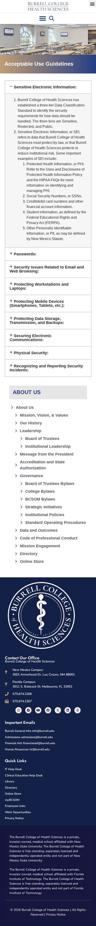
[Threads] (77, 710)
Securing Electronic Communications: (31, 338)
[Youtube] (38, 710)
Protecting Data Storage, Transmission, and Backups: (37, 320)
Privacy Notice (55, 914)
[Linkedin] (68, 710)
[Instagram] (18, 710)
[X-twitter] (58, 710)
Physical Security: (31, 353)
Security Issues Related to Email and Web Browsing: (47, 269)
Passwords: (25, 254)
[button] (92, 3)
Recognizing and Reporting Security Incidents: (46, 368)
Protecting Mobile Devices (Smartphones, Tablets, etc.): (37, 303)
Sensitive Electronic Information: (45, 87)
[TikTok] (28, 710)
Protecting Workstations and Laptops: (39, 286)
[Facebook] (48, 710)
